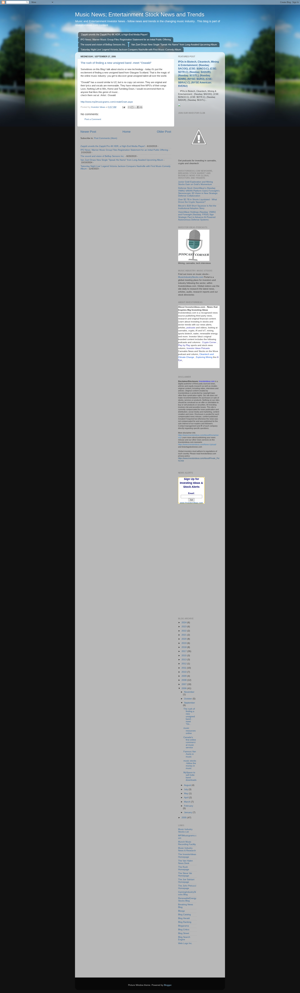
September (189, 703)
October (188, 699)
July (186, 789)
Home (126, 131)
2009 (184, 676)
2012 (184, 663)
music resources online (189, 730)
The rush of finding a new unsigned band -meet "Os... (189, 716)
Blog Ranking (184, 922)
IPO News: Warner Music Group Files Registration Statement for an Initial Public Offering (125, 39)
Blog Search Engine (184, 938)
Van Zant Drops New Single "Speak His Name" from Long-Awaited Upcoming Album (174, 44)
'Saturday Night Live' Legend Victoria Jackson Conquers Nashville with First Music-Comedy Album (130, 49)
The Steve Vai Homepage (185, 874)
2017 (184, 651)
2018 (184, 647)
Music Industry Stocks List (185, 830)
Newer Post (88, 131)
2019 (184, 643)
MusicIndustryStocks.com (190, 277)
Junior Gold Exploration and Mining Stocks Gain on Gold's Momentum (195, 183)
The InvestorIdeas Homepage (187, 855)
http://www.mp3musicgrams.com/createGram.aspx (107, 102)
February (188, 806)
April (186, 797)
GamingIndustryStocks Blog (187, 893)
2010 (184, 672)
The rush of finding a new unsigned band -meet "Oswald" (116, 62)
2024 (184, 622)
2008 (184, 680)
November (189, 692)
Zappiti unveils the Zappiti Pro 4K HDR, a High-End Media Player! (114, 34)
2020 (184, 639)
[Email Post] (123, 107)
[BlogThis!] (132, 107)
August (188, 785)
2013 (184, 659)
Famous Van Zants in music (189, 754)
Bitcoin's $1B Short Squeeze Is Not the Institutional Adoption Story (197, 207)
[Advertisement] (193, 524)
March (187, 802)
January (188, 812)
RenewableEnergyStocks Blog (187, 899)
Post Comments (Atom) (105, 138)
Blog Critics (183, 929)
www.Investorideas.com (191, 503)
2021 (184, 635)
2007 (184, 684)
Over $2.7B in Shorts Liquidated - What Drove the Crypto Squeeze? (197, 200)
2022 (184, 631)
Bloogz (181, 911)
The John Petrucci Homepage (187, 887)
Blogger (167, 985)
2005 (184, 817)
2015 (184, 655)
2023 (184, 626)
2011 (184, 668)
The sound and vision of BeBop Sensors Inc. (103, 44)
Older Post (164, 131)
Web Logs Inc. (185, 943)
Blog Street (183, 933)
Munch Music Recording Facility (187, 843)
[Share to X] (135, 107)
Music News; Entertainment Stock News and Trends (139, 14)
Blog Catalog (184, 914)
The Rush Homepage (183, 868)
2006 (184, 688)
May (186, 793)
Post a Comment (93, 119)
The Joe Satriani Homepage (186, 880)
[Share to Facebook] (138, 107)
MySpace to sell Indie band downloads (189, 776)
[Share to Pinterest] (141, 107)
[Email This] (129, 107)
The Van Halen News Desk (185, 862)
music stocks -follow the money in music (189, 765)
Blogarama (183, 926)
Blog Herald (184, 918)
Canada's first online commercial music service (189, 742)
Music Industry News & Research (187, 849)
